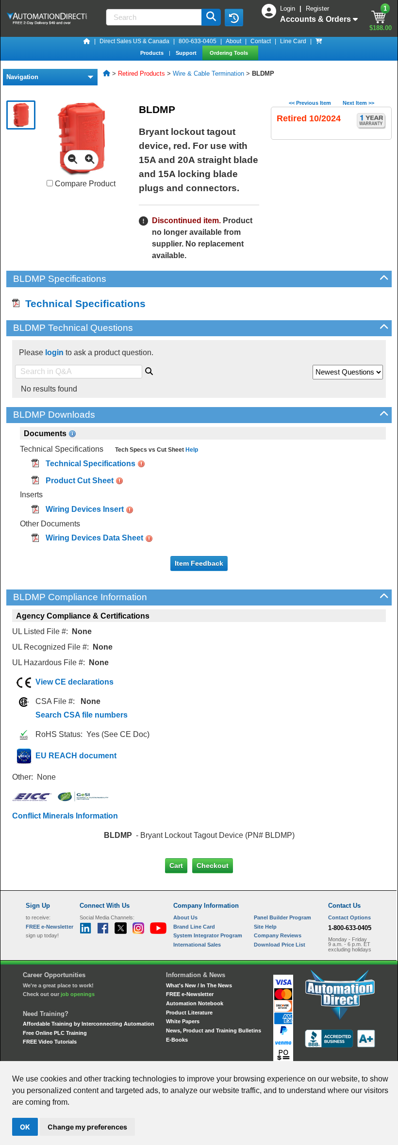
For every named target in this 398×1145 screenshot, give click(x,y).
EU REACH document (75, 756)
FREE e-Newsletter (190, 994)
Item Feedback (199, 563)
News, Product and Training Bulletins (213, 1030)
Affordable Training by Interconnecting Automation (88, 1024)
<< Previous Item (310, 103)
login (54, 352)
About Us (185, 917)
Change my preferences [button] (87, 1127)
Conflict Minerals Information (65, 816)
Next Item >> (358, 103)
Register (317, 8)
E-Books (177, 1040)
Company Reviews (277, 935)
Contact (260, 41)
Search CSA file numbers (81, 715)
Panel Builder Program (282, 917)
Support (187, 53)
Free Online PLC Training (55, 1033)
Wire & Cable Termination (208, 73)
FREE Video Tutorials (50, 1042)
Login (288, 8)
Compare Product (84, 184)
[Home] (86, 41)
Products (152, 53)
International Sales (197, 945)
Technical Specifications (82, 303)
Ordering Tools (229, 53)
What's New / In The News (199, 985)
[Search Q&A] (149, 370)
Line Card (293, 41)
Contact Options (349, 917)
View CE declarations (74, 682)
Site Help (265, 927)
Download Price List (279, 945)
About (233, 41)
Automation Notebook (194, 1003)
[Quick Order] (318, 41)
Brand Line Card (194, 927)
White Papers (182, 1021)
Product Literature (189, 1012)
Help (191, 449)
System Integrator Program (207, 935)
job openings (78, 994)
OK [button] (25, 1127)
